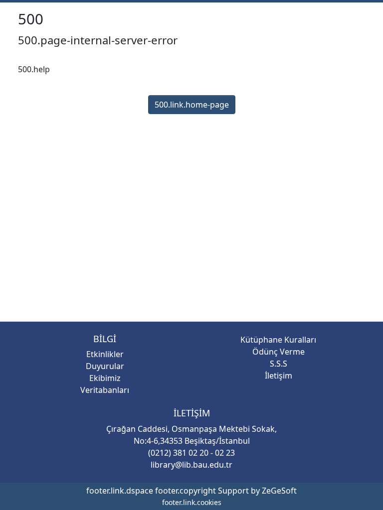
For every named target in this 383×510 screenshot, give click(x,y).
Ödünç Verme (278, 351)
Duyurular (105, 366)
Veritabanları (104, 389)
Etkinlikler (105, 354)
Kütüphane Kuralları (278, 339)
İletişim (278, 375)
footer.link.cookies (191, 502)
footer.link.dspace (119, 490)
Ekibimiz (105, 378)
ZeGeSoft (279, 490)
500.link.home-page (192, 124)
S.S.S (278, 363)
